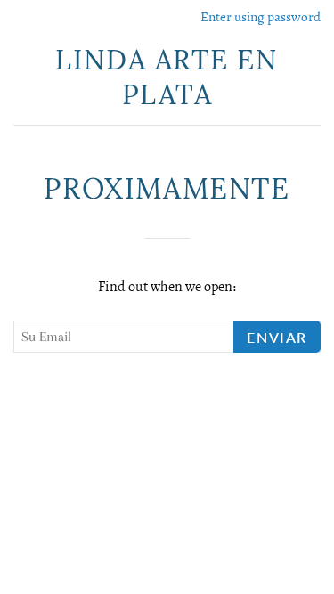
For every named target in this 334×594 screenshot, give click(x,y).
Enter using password (260, 17)
